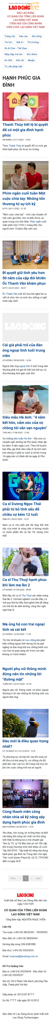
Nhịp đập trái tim (13, 54)
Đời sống (36, 36)
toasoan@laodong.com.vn (24, 956)
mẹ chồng (30, 640)
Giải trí (19, 42)
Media (31, 60)
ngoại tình (24, 366)
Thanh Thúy (15, 145)
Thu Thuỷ (27, 595)
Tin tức (8, 42)
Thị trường (33, 42)
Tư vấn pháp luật (13, 66)
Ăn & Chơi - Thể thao (15, 48)
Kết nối (20, 60)
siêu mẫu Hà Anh (22, 438)
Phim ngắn (35, 221)
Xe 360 (8, 60)
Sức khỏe (32, 54)
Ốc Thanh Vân (9, 293)
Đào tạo (23, 36)
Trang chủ (9, 36)
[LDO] (25, 107)
